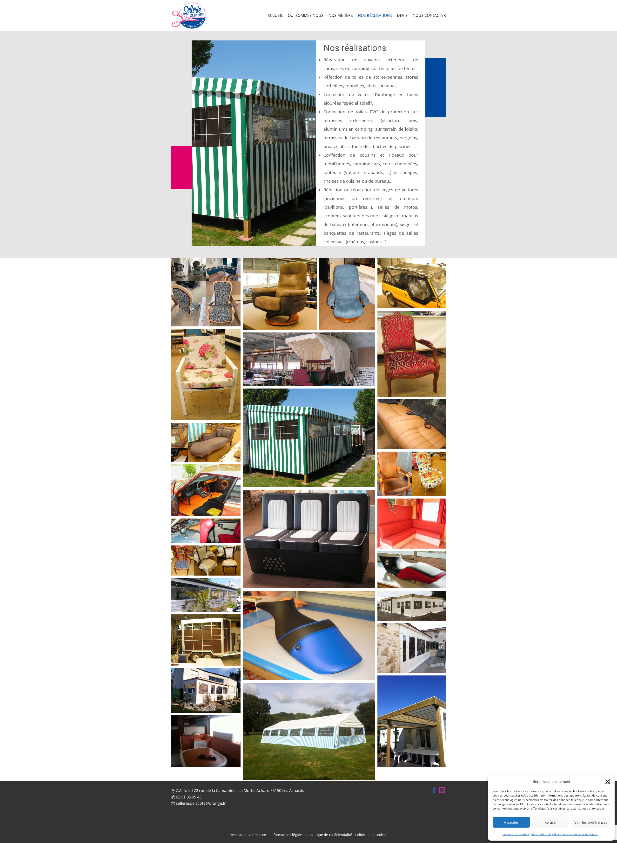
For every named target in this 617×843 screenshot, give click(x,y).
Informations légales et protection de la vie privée (564, 834)
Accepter (511, 822)
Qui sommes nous (305, 15)
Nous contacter (429, 15)
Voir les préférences (590, 822)
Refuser (550, 822)
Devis (402, 15)
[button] (607, 781)
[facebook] (434, 790)
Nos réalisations (375, 15)
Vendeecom (257, 834)
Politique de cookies (516, 834)
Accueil (275, 15)
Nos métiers (341, 15)
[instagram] (442, 790)
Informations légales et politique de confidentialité (311, 834)
